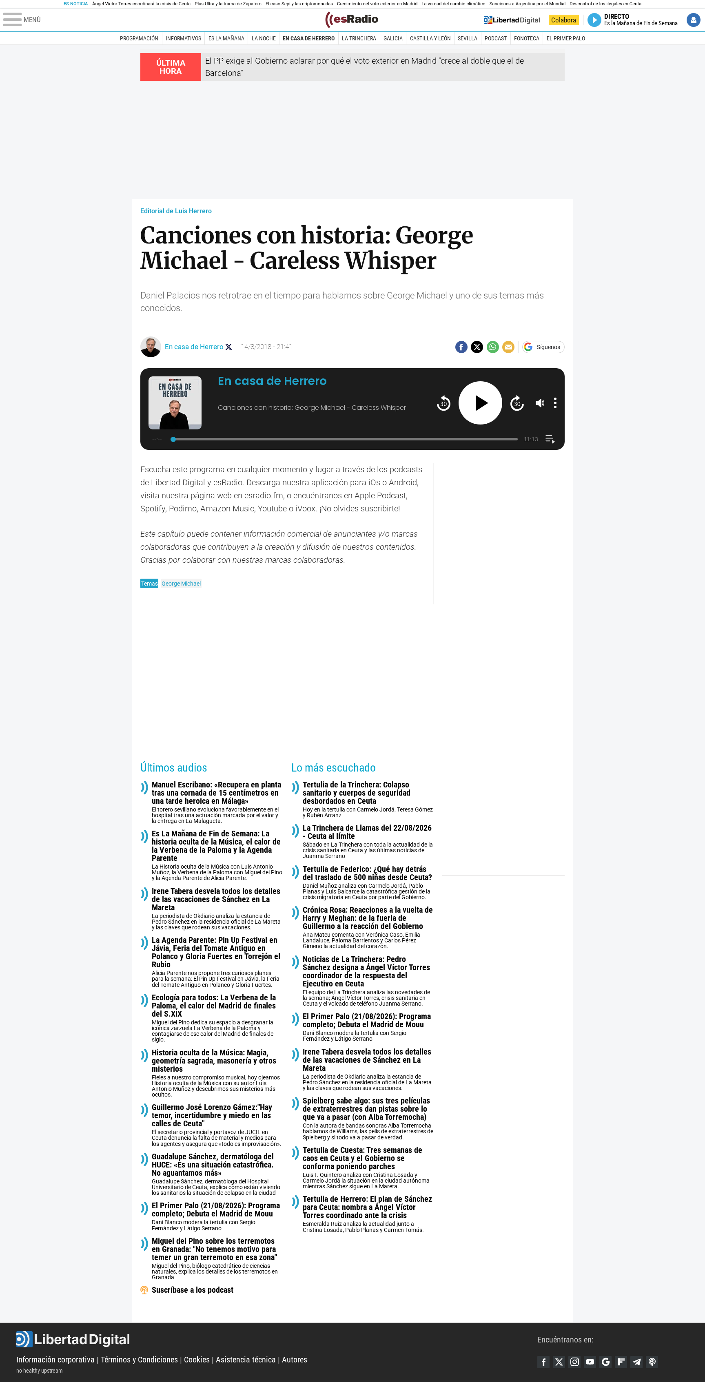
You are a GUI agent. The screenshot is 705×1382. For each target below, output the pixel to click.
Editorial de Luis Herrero (176, 211)
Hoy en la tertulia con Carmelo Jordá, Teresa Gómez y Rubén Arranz (368, 799)
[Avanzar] (517, 402)
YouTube (590, 1362)
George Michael (181, 583)
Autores (294, 1359)
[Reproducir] (480, 403)
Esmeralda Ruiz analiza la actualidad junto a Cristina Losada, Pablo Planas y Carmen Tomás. (367, 1214)
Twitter (559, 1362)
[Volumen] (540, 403)
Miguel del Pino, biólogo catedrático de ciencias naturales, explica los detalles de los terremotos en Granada (215, 1258)
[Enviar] (493, 347)
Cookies (197, 1359)
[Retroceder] (443, 402)
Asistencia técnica (246, 1359)
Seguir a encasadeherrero (229, 347)
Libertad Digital (276, 1339)
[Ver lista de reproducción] (550, 439)
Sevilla (467, 38)
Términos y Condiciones (139, 1359)
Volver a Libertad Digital (512, 20)
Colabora (563, 20)
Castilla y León (430, 38)
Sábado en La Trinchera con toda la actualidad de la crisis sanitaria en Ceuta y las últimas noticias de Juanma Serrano (368, 841)
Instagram (574, 1362)
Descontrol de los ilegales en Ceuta (605, 4)
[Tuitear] (477, 347)
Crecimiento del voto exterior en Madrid (377, 4)
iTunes (652, 1362)
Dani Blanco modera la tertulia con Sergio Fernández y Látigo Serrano (216, 1216)
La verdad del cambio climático (453, 4)
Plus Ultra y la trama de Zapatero (228, 4)
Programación (139, 38)
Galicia (393, 38)
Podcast (496, 38)
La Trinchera (359, 38)
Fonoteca (526, 38)
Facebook (543, 1362)
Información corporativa (55, 1359)
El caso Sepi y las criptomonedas (299, 4)
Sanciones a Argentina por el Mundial (528, 4)
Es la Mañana (226, 38)
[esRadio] (352, 19)
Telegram (636, 1362)
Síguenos (548, 347)
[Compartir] (461, 347)
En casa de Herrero (309, 38)
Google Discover (605, 1362)
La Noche (264, 38)
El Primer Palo (566, 38)
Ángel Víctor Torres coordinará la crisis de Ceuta (141, 4)
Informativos (183, 38)
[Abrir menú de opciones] (555, 403)
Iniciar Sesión (694, 20)
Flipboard (621, 1362)
